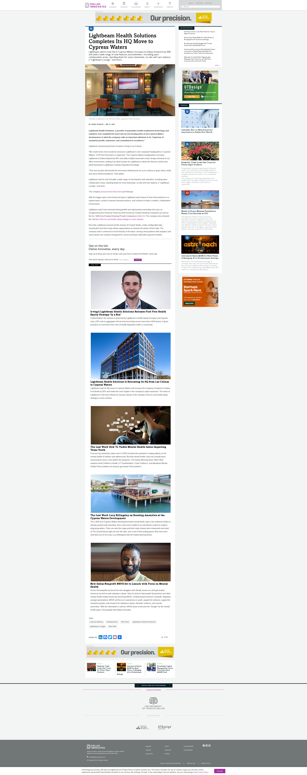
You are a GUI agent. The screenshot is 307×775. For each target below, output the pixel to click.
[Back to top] (297, 759)
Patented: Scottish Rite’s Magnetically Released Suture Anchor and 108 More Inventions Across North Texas (197, 59)
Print (166, 637)
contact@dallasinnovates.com (97, 757)
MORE (216, 65)
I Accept (220, 771)
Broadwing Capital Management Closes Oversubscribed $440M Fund (198, 44)
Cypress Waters (96, 622)
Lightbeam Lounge (97, 626)
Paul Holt (112, 626)
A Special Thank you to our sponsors (153, 685)
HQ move (125, 622)
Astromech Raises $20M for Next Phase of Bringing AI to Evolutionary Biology (129, 670)
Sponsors (199, 3)
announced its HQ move (111, 192)
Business (112, 7)
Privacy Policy (205, 763)
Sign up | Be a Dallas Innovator (170, 763)
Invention (158, 7)
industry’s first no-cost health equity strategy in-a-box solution (117, 219)
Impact (147, 7)
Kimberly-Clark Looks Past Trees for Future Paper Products (199, 33)
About (191, 3)
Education (136, 7)
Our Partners (188, 750)
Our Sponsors (188, 746)
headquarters (112, 622)
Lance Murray (97, 124)
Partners (208, 3)
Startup (170, 7)
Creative (123, 7)
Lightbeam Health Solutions (144, 622)
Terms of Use (191, 763)
